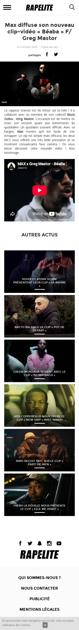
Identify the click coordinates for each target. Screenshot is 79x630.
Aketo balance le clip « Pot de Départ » (39, 328)
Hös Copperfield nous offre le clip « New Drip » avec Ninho (39, 418)
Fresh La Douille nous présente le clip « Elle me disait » (39, 507)
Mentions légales (39, 609)
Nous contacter (39, 588)
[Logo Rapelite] (39, 8)
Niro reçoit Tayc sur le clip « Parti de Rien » (39, 462)
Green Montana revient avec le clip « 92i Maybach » (39, 373)
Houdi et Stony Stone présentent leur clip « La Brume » (39, 282)
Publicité (39, 599)
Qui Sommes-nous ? (39, 577)
